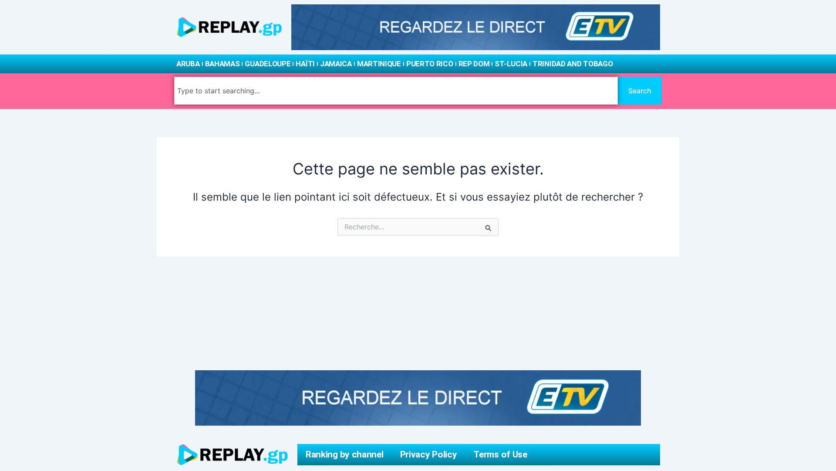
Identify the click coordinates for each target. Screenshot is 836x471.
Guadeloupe (267, 63)
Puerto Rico (429, 63)
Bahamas (222, 63)
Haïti (305, 63)
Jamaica (336, 63)
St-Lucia (511, 63)
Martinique (379, 63)
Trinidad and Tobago (573, 63)
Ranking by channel (345, 454)
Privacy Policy (428, 454)
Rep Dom (474, 63)
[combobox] (396, 91)
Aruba (188, 63)
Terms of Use (500, 454)
